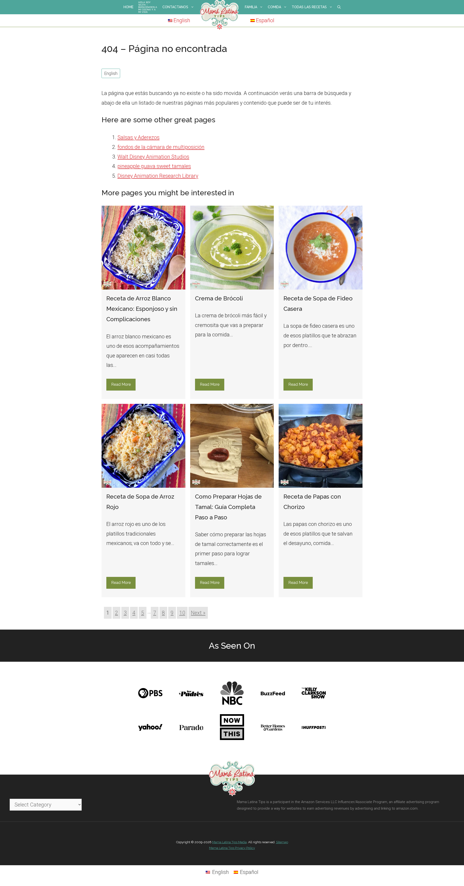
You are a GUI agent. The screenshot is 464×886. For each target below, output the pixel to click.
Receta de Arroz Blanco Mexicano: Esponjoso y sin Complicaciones (141, 309)
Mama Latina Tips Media (229, 842)
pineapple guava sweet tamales (154, 166)
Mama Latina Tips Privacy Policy (232, 848)
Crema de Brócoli (219, 298)
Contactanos (175, 7)
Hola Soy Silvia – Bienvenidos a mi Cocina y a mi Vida (147, 7)
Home (128, 7)
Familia (251, 7)
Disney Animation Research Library (157, 176)
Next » (198, 613)
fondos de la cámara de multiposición (160, 147)
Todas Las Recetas (309, 7)
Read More (121, 384)
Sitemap (282, 842)
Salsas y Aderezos (138, 137)
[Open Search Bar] (339, 7)
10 (182, 613)
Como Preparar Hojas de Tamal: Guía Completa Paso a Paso (228, 507)
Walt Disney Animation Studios (153, 157)
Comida (274, 7)
